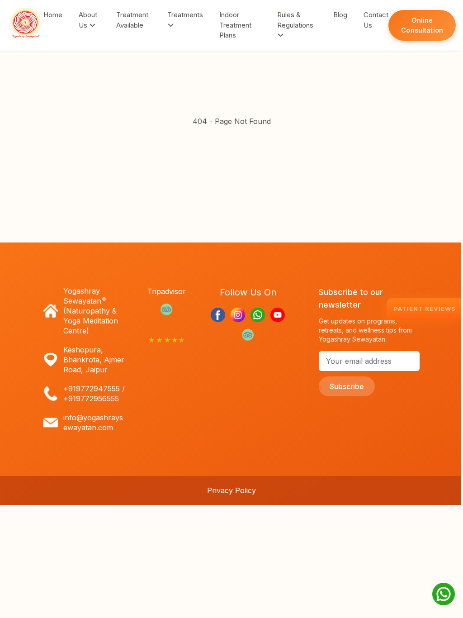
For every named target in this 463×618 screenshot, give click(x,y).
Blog (340, 14)
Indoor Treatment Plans (235, 24)
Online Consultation (422, 25)
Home (52, 14)
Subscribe (347, 386)
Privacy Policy (231, 490)
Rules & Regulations (295, 19)
